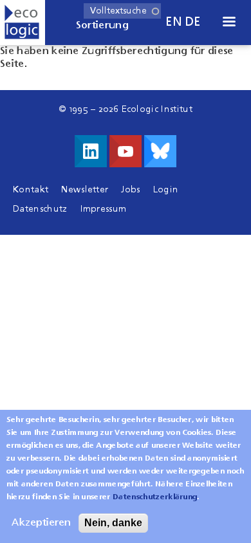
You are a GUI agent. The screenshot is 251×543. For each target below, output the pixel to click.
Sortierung (102, 26)
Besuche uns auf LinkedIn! (91, 151)
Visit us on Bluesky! (160, 151)
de (193, 22)
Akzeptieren (41, 523)
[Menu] (228, 23)
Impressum (103, 209)
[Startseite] (22, 22)
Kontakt (30, 189)
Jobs (130, 189)
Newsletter (84, 189)
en (173, 22)
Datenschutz (40, 209)
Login (166, 189)
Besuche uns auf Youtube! (125, 151)
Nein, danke (113, 522)
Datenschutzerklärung (155, 497)
